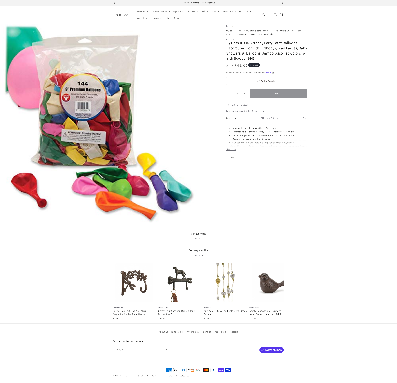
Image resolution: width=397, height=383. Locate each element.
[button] (160, 11)
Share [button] (232, 157)
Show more (231, 149)
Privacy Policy (192, 331)
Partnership (177, 331)
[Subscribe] (165, 349)
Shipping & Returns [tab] (269, 118)
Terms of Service (210, 331)
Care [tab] (305, 118)
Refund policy (152, 376)
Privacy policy (167, 376)
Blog (223, 331)
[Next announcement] (282, 3)
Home (228, 26)
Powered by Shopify (136, 376)
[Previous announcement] (114, 3)
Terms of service (182, 376)
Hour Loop (124, 376)
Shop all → (199, 238)
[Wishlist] (276, 14)
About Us (163, 331)
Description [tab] (231, 118)
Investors (233, 331)
